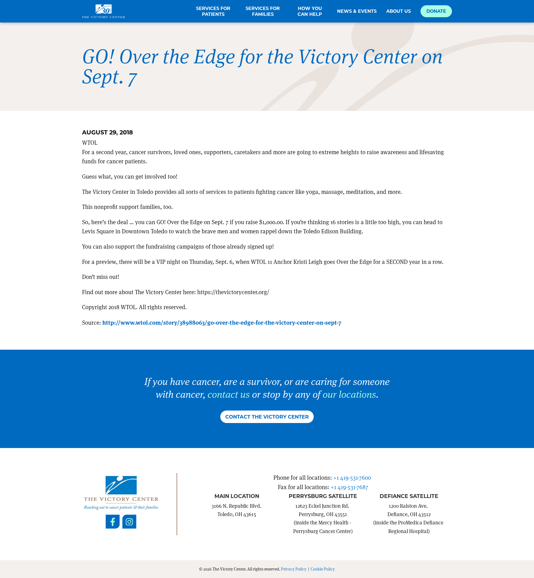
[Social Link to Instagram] (129, 522)
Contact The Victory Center (267, 416)
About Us (398, 11)
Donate (436, 11)
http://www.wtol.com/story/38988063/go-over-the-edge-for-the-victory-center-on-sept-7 (221, 322)
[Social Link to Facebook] (113, 522)
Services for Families (263, 11)
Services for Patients (213, 11)
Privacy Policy (293, 569)
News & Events (357, 11)
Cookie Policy (323, 569)
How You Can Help (310, 11)
